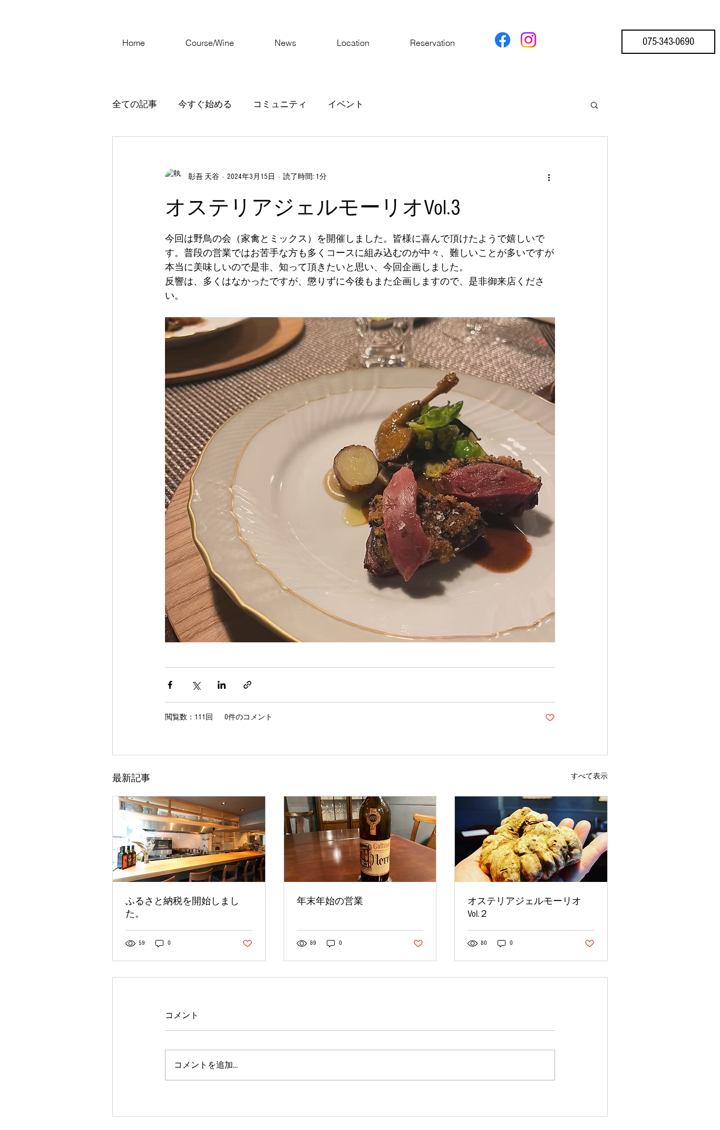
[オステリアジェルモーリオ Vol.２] (531, 839)
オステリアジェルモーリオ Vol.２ (529, 907)
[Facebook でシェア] (170, 685)
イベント (346, 104)
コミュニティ (280, 104)
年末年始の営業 (330, 901)
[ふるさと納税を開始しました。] (189, 839)
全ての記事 (134, 104)
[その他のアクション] (548, 176)
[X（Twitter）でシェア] (196, 685)
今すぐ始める (205, 104)
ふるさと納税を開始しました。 (182, 907)
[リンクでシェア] (247, 685)
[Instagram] (528, 40)
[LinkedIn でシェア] (222, 685)
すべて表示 (589, 776)
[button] (594, 104)
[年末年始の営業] (360, 839)
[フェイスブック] (502, 40)
